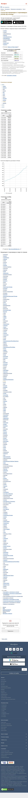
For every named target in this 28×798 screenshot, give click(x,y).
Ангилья (5, 262)
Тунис (4, 536)
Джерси (4, 342)
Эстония (5, 578)
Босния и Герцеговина (8, 291)
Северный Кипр (6, 496)
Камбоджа (5, 374)
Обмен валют (3, 722)
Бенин (4, 285)
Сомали (5, 516)
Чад (4, 563)
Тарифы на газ (3, 692)
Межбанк (2, 689)
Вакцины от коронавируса (8, 604)
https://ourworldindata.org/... (14, 249)
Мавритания (6, 418)
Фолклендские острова (8, 555)
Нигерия (5, 450)
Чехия (4, 566)
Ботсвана (5, 293)
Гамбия (4, 317)
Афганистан (5, 273)
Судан (4, 518)
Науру (4, 445)
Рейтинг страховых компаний (6, 754)
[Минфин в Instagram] (17, 649)
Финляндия (5, 553)
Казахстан (5, 371)
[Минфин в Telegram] (10, 649)
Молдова (5, 436)
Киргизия (5, 385)
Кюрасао (5, 401)
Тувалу (4, 535)
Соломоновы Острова (8, 515)
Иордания (5, 357)
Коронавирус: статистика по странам (11, 591)
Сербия (5, 506)
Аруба (4, 271)
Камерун (5, 376)
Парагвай (5, 475)
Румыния (5, 486)
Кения (4, 382)
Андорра (5, 265)
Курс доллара (3, 681)
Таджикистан (6, 523)
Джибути (5, 344)
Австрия (5, 256)
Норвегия (5, 459)
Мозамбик (5, 435)
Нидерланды (6, 452)
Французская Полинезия (8, 558)
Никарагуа (5, 453)
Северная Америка (7, 609)
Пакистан (5, 469)
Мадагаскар (5, 419)
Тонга (4, 532)
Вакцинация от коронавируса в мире (11, 599)
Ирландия (5, 362)
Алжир (4, 260)
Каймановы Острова (7, 373)
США (4, 487)
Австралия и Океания (7, 613)
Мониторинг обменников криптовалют (8, 699)
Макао (4, 421)
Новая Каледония (7, 458)
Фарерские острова (7, 549)
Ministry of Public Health (13, 46)
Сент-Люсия (5, 504)
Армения (5, 270)
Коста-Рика (5, 395)
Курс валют (3, 679)
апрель (4, 90)
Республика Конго (7, 481)
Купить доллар (4, 727)
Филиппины (5, 552)
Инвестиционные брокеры (6, 687)
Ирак (4, 359)
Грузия (4, 337)
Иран (4, 361)
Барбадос (5, 277)
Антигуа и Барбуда (7, 266)
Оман (4, 462)
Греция (4, 336)
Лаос (4, 402)
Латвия (4, 404)
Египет (4, 348)
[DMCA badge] (14, 789)
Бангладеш (5, 276)
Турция (4, 540)
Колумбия (5, 390)
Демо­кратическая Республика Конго (11, 340)
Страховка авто (4, 755)
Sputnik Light (6, 43)
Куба (4, 398)
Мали (4, 427)
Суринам (5, 519)
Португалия (5, 479)
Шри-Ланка (5, 572)
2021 (3, 84)
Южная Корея (6, 583)
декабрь (4, 103)
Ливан (4, 408)
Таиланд (5, 524)
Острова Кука (6, 467)
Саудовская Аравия (7, 495)
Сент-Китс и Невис (7, 502)
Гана (4, 319)
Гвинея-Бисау (6, 323)
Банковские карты (4, 686)
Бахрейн (5, 279)
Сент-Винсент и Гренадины (9, 501)
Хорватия (5, 560)
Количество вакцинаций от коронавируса (12, 600)
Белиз (4, 282)
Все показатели (6, 7)
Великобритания (6, 305)
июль (4, 95)
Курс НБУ (2, 684)
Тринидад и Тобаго (7, 533)
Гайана (4, 316)
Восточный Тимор (7, 310)
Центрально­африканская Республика (11, 561)
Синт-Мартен (6, 509)
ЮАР (4, 581)
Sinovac (5, 41)
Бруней (4, 297)
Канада (4, 377)
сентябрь (5, 98)
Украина (5, 544)
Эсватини (5, 577)
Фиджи (4, 550)
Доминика (5, 345)
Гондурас (5, 330)
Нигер (4, 449)
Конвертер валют (4, 694)
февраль (5, 87)
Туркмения (5, 538)
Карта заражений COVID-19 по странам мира (13, 596)
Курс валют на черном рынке (6, 725)
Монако (5, 438)
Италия (4, 367)
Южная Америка (6, 610)
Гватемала (5, 320)
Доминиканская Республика (9, 347)
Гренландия (5, 334)
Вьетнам (5, 311)
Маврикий (5, 416)
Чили (4, 567)
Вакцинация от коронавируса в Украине (11, 602)
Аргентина (5, 268)
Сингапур (5, 507)
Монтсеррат (5, 441)
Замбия (5, 350)
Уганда (4, 541)
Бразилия (5, 294)
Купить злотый (3, 730)
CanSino (5, 30)
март (4, 89)
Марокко (5, 432)
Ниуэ (4, 455)
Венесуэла (5, 308)
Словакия (5, 512)
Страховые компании (5, 757)
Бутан (4, 302)
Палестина (5, 470)
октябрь (4, 100)
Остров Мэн (5, 464)
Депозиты (3, 691)
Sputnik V (5, 44)
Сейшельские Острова (8, 498)
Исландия (5, 364)
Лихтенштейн (6, 413)
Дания (4, 339)
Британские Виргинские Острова (10, 296)
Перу (4, 476)
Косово (4, 393)
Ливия (4, 410)
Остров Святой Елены (8, 465)
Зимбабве (5, 351)
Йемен (4, 368)
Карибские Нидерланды (8, 379)
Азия (4, 608)
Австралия (5, 254)
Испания (5, 365)
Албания (5, 259)
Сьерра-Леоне (6, 521)
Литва (4, 411)
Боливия (5, 290)
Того (4, 530)
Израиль (5, 353)
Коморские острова (7, 391)
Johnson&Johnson (7, 33)
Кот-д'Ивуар (5, 396)
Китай (4, 388)
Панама (5, 472)
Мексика (5, 433)
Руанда (4, 484)
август (4, 97)
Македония (5, 422)
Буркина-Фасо (6, 299)
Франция (5, 556)
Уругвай (5, 547)
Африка (4, 612)
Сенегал (5, 499)
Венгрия (5, 307)
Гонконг (5, 331)
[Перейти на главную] (4, 4)
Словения (5, 513)
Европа (4, 607)
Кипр (4, 384)
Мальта (4, 430)
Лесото (4, 405)
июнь (4, 93)
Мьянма (5, 442)
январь (4, 86)
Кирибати (5, 387)
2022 (3, 105)
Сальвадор (5, 489)
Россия (4, 482)
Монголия (5, 439)
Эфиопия (5, 580)
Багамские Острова (7, 274)
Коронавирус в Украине (8, 597)
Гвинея (4, 322)
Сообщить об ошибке (14, 673)
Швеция (5, 570)
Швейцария (5, 569)
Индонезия (5, 356)
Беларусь (5, 280)
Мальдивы (5, 428)
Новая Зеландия (6, 456)
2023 (3, 107)
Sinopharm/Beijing (7, 39)
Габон (4, 313)
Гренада (5, 333)
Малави (5, 424)
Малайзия (5, 425)
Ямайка (5, 586)
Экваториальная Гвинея (8, 575)
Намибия (5, 444)
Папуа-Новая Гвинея (7, 473)
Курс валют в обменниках (6, 723)
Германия (5, 325)
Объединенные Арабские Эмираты (10, 461)
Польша (5, 478)
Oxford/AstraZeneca (7, 36)
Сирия (4, 510)
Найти (24, 669)
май (3, 92)
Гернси (4, 327)
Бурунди (5, 300)
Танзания (5, 527)
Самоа (4, 490)
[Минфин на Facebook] (6, 649)
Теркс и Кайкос (6, 529)
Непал (4, 447)
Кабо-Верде (5, 370)
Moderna (5, 35)
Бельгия (5, 283)
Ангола (4, 263)
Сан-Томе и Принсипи (8, 493)
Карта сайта (4, 638)
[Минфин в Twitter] (14, 649)
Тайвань (5, 526)
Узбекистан (5, 543)
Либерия (5, 407)
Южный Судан (6, 584)
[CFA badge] (18, 763)
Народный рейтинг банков (6, 697)
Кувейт (4, 399)
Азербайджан (6, 257)
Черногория (5, 564)
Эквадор (5, 573)
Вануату (5, 303)
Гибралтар (5, 328)
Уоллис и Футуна (6, 546)
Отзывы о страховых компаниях (7, 752)
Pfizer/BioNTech (6, 38)
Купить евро (3, 728)
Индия (4, 354)
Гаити (4, 314)
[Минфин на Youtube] (21, 649)
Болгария (5, 288)
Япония (5, 587)
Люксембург (5, 415)
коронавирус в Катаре (11, 75)
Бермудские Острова (7, 286)
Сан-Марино (6, 492)
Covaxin (5, 32)
